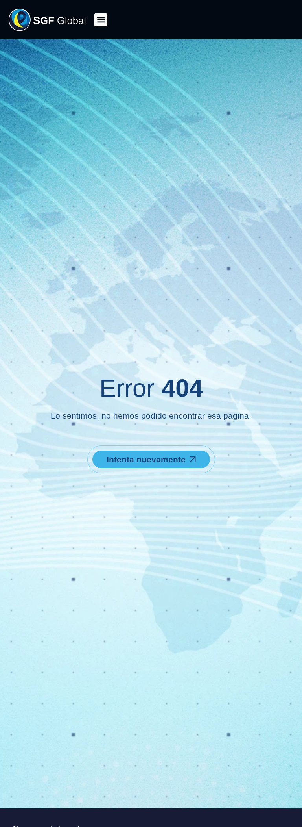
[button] (100, 19)
